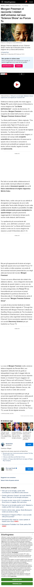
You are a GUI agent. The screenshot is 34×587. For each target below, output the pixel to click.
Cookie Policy (13, 576)
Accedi (31, 2)
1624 (2, 541)
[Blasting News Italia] (9, 2)
